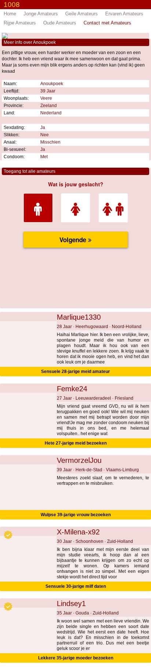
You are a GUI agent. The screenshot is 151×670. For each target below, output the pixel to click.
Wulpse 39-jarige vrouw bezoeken (76, 514)
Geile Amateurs (81, 13)
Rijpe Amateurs (20, 23)
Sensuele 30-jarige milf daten (75, 586)
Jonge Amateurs (40, 13)
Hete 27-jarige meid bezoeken (76, 443)
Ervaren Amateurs (124, 13)
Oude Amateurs (59, 23)
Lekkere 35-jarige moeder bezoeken (75, 658)
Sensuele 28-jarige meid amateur (75, 371)
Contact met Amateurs (107, 23)
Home (10, 13)
